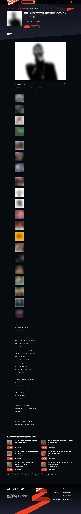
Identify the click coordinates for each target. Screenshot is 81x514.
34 (48, 474)
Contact (55, 488)
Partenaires (55, 492)
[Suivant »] (55, 474)
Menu (67, 2)
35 (52, 474)
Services (60, 2)
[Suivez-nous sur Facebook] (8, 500)
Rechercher (41, 2)
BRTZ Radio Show (22, 8)
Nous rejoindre (51, 2)
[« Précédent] (9, 474)
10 (42, 474)
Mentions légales (67, 492)
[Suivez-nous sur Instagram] (10, 500)
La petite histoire (67, 495)
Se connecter (66, 499)
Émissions (14, 8)
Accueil (9, 8)
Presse (64, 488)
